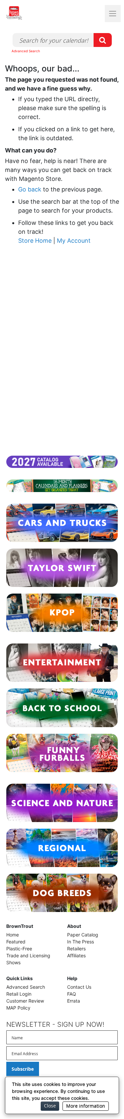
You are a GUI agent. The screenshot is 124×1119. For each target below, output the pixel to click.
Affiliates (76, 955)
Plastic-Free (19, 948)
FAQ (71, 994)
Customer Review (25, 1001)
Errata (73, 1001)
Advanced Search (26, 51)
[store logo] (26, 13)
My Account (74, 240)
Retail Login (18, 994)
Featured (15, 941)
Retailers (76, 948)
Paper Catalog (82, 934)
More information (85, 1106)
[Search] (103, 40)
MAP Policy (18, 1008)
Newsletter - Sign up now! (55, 1024)
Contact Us (79, 987)
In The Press (80, 941)
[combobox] (62, 40)
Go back (29, 189)
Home (12, 934)
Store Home (35, 240)
